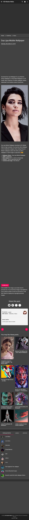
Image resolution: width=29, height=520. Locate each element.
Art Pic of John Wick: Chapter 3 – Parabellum (21, 390)
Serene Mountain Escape (11, 471)
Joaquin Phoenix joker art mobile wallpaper (6, 407)
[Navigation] (1, 1)
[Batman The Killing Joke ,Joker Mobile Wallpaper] (21, 343)
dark (6, 453)
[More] (19, 305)
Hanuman (7, 445)
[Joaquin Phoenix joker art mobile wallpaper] (7, 399)
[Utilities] (27, 1)
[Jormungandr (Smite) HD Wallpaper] (21, 399)
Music (15, 313)
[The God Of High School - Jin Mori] (7, 372)
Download (5, 285)
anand (9, 312)
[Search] (22, 1)
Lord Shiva (7, 436)
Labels (17, 433)
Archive (25, 433)
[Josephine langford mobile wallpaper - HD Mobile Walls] (7, 348)
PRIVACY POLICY (18, 515)
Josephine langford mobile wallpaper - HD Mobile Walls (6, 362)
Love (6, 462)
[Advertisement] (14, 18)
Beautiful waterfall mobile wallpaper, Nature (15, 475)
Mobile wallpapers (5, 150)
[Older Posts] (26, 329)
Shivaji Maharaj (8, 449)
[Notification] (25, 1)
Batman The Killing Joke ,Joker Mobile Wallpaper (21, 352)
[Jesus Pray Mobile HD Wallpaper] (7, 416)
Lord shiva (7, 441)
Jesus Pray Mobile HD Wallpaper (6, 424)
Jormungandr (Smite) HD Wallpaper (21, 407)
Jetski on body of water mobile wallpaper (21, 424)
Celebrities (7, 149)
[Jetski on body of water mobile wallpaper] (21, 416)
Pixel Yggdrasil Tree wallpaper (12, 466)
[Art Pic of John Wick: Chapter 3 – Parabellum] (21, 377)
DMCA (13, 515)
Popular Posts (7, 433)
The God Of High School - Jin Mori (7, 380)
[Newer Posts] (2, 329)
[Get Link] (16, 305)
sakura (6, 458)
